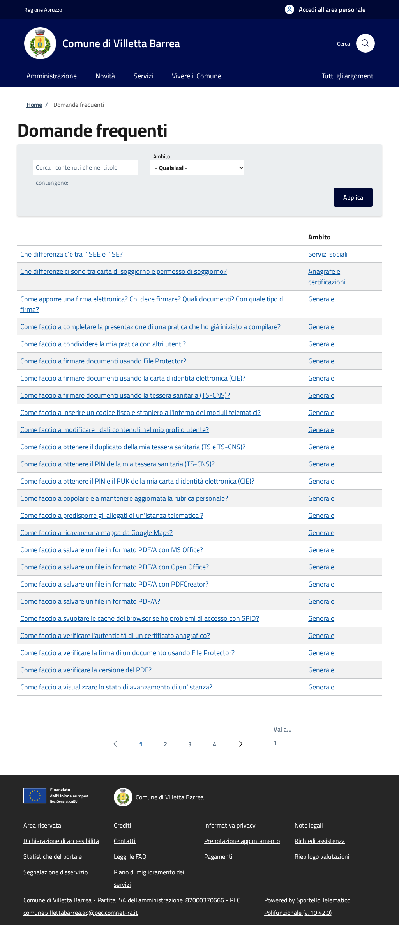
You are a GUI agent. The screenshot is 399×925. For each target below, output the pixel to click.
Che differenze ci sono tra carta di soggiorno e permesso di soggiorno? (123, 271)
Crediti (122, 825)
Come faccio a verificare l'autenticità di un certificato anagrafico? (115, 635)
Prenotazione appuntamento (242, 840)
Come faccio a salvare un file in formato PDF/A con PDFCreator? (114, 584)
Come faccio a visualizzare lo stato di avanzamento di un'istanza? (116, 687)
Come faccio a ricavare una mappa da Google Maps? (96, 532)
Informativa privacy (230, 825)
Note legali (309, 825)
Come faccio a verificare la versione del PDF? (86, 670)
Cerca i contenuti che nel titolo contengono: (76, 175)
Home (34, 104)
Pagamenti (218, 856)
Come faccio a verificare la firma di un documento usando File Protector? (127, 652)
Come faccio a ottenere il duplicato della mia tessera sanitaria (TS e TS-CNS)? (132, 446)
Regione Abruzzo (43, 9)
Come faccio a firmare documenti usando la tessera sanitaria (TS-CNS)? (125, 395)
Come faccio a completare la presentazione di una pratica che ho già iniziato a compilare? (150, 326)
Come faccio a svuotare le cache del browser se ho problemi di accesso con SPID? (139, 618)
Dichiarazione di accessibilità (61, 840)
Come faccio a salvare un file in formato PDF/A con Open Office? (114, 567)
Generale (321, 299)
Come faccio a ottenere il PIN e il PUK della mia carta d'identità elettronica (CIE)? (137, 481)
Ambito (161, 156)
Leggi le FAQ (130, 856)
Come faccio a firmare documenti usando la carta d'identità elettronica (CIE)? (132, 378)
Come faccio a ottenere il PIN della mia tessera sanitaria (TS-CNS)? (117, 464)
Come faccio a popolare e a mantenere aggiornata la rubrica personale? (124, 498)
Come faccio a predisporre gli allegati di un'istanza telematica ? (111, 515)
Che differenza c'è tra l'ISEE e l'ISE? (71, 254)
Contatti (125, 840)
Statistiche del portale (52, 856)
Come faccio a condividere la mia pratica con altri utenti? (103, 343)
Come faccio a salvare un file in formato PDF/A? (90, 601)
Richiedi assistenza (320, 840)
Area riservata (42, 825)
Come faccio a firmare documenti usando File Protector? (103, 361)
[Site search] (365, 43)
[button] (325, 9)
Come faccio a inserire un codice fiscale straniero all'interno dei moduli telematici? (140, 412)
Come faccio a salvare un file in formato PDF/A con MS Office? (111, 549)
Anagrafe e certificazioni (327, 276)
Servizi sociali (328, 254)
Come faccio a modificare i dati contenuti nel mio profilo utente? (114, 429)
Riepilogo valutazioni (322, 856)
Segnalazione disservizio (55, 872)
